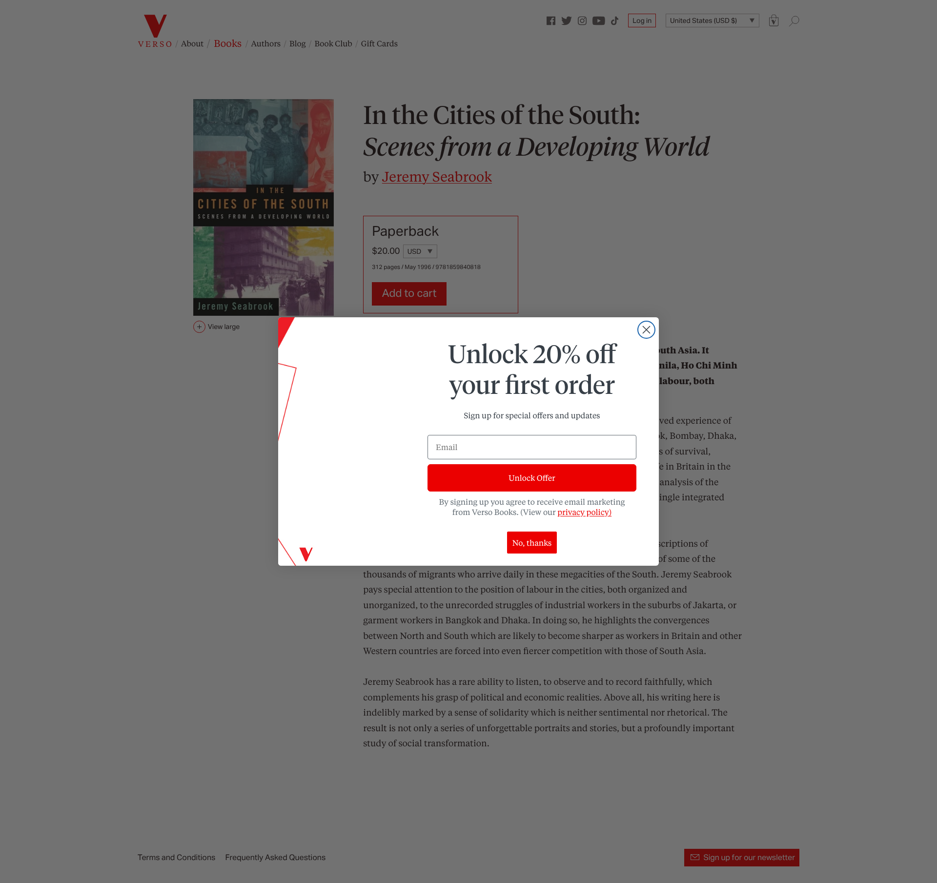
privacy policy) (584, 512)
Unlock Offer (532, 477)
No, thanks (532, 542)
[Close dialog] (646, 329)
